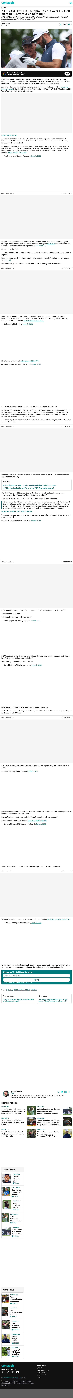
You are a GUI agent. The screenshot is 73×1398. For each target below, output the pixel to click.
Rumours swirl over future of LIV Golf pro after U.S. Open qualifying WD (18, 1000)
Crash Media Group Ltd (12, 1378)
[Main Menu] (71, 3)
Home (3, 8)
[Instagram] (8, 1373)
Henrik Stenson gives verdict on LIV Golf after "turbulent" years (30, 485)
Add (67, 74)
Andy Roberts (5, 23)
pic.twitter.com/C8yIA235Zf (34, 321)
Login (38, 1375)
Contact (39, 1369)
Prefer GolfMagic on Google (16, 73)
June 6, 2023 (36, 156)
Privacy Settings (41, 1374)
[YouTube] (18, 1373)
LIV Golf (8, 260)
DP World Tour (41, 246)
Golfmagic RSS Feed (43, 1370)
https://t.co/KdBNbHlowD (37, 821)
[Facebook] (3, 1373)
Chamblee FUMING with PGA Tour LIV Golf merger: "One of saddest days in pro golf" (53, 1000)
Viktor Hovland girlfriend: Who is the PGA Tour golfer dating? (29, 488)
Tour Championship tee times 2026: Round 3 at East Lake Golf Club (13, 1123)
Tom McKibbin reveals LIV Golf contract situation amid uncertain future (12, 1134)
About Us (39, 1367)
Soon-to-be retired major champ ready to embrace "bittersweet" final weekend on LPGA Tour (17, 1192)
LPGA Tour (15, 1187)
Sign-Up (39, 1377)
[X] (13, 1373)
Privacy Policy (36, 982)
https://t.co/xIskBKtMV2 (30, 361)
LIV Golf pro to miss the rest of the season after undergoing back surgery (48, 1111)
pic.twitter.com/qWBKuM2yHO (58, 919)
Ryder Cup (9, 990)
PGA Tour (51, 244)
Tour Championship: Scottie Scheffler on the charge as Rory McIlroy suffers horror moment (48, 1123)
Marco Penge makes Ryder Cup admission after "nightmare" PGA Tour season (48, 1134)
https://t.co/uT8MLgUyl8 (17, 152)
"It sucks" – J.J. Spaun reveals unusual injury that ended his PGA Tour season (16, 1352)
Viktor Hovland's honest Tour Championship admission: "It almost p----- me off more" (13, 1111)
